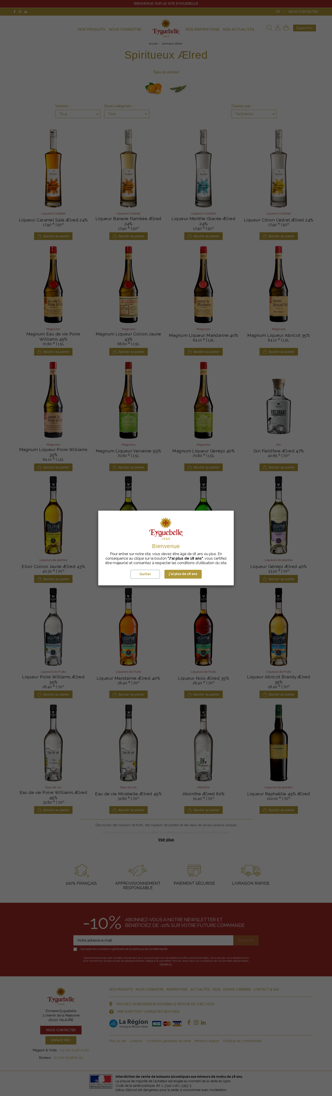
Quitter (145, 574)
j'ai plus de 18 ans (183, 574)
